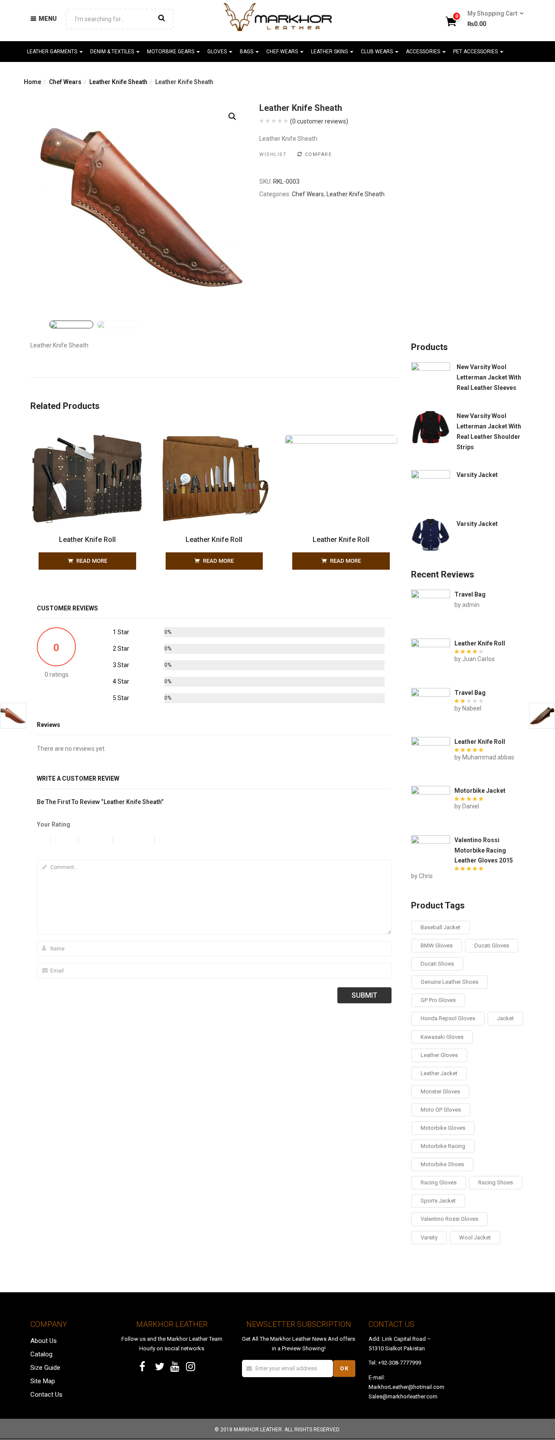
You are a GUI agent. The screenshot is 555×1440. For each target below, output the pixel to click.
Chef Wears (65, 81)
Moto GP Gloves (441, 1109)
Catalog (41, 1354)
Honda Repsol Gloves (448, 1018)
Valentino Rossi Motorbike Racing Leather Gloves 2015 (483, 850)
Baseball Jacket (440, 927)
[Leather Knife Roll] (87, 439)
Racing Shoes (495, 1182)
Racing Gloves (439, 1182)
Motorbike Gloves (443, 1128)
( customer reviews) (319, 121)
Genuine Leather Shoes (449, 982)
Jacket (505, 1018)
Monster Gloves (440, 1091)
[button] (493, 19)
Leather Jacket (439, 1073)
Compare (318, 154)
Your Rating (53, 824)
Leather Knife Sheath (118, 81)
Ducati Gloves (491, 945)
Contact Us (46, 1394)
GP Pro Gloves (438, 1000)
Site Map (42, 1381)
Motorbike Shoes (442, 1164)
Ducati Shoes (437, 963)
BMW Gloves (437, 945)
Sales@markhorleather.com (403, 1396)
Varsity (429, 1237)
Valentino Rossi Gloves (449, 1219)
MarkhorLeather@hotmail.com (406, 1387)
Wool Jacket (475, 1237)
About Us (43, 1341)
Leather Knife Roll (87, 539)
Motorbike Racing (443, 1146)
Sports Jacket (438, 1200)
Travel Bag (470, 594)
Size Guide (45, 1368)
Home (32, 81)
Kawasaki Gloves (442, 1037)
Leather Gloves (439, 1055)
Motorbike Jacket (480, 790)
